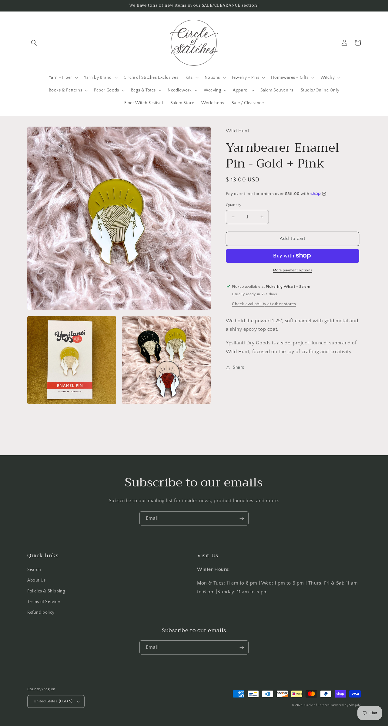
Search (34, 569)
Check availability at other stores (264, 303)
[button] (34, 42)
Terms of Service (43, 601)
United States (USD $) (53, 701)
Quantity (233, 205)
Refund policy (41, 612)
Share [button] (238, 367)
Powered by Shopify (345, 705)
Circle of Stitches (316, 705)
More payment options (292, 270)
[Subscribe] (241, 518)
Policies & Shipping (46, 591)
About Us (36, 580)
